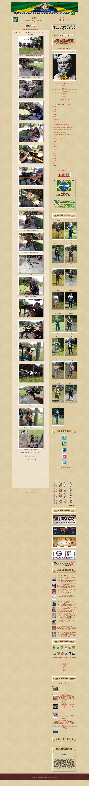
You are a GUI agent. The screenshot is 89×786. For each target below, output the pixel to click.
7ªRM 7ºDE (64, 665)
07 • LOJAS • (64, 96)
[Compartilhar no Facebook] (38, 452)
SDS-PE (64, 668)
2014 (54, 160)
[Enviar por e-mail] (35, 452)
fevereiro (55, 148)
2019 (54, 151)
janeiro (55, 149)
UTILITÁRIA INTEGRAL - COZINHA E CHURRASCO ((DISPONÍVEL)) (65, 696)
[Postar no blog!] (36, 452)
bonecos (66, 728)
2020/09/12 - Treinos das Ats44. (59, 132)
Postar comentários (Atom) (32, 492)
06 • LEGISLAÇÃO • (64, 94)
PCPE (64, 671)
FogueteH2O (63, 703)
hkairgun (34, 17)
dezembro (56, 117)
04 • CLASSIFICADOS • (64, 91)
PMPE (64, 669)
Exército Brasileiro (64, 664)
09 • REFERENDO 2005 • (64, 99)
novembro (56, 119)
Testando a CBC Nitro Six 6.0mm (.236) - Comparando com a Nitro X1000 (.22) (66, 633)
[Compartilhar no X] (37, 452)
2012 (54, 163)
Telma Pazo (63, 727)
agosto (55, 138)
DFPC (64, 666)
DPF (64, 667)
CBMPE (64, 670)
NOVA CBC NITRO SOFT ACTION (67, 595)
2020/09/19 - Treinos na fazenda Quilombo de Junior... (63, 127)
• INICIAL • (64, 85)
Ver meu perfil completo (34, 21)
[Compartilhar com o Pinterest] (39, 452)
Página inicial (31, 490)
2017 (54, 155)
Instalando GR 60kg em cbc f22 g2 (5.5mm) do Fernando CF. (66, 602)
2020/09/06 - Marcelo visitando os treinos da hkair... (63, 134)
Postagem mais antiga (44, 490)
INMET (64, 674)
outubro (55, 121)
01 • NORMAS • (64, 87)
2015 (54, 158)
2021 (54, 114)
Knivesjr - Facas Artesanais (63, 694)
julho (55, 139)
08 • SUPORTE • (64, 97)
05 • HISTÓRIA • (64, 93)
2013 (54, 161)
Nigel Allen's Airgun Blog (63, 720)
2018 (54, 153)
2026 (54, 106)
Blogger (55, 777)
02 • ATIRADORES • (64, 88)
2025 (54, 108)
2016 (54, 156)
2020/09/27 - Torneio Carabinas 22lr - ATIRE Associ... (63, 129)
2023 (54, 111)
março (55, 146)
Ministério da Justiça (64, 662)
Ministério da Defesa (64, 663)
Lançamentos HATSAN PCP (64, 744)
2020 (54, 116)
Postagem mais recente (18, 490)
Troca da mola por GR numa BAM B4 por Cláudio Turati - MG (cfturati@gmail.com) (66, 614)
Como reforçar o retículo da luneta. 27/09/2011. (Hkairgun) (66, 578)
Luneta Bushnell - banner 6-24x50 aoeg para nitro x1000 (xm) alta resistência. (66, 584)
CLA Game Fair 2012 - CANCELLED (59, 721)
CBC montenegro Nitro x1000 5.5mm (66, 626)
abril (55, 144)
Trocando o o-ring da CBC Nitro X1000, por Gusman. (66, 589)
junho (55, 141)
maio (55, 143)
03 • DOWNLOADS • (64, 90)
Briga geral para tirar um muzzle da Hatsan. (66, 620)
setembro (55, 122)
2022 (54, 113)
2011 (54, 165)
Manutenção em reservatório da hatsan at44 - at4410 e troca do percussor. (66, 608)
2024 (54, 109)
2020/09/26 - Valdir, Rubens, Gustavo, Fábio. (61, 124)
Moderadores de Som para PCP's (64, 712)
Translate (34, 26)
